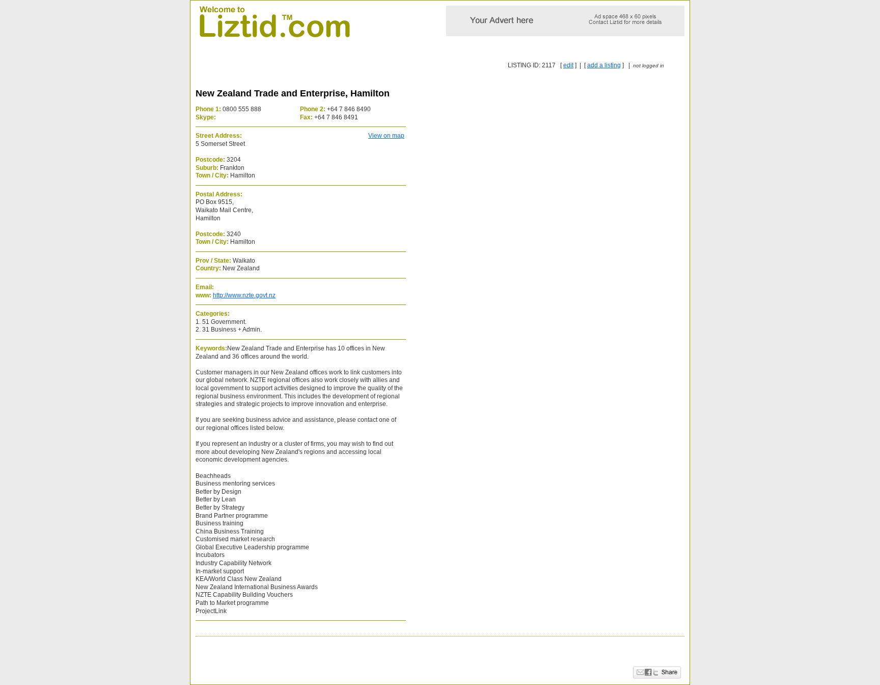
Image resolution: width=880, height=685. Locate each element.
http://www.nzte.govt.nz (244, 295)
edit (568, 65)
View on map (386, 135)
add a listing (604, 65)
